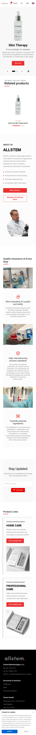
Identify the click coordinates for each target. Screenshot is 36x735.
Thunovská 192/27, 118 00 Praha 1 (14, 701)
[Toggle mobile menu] (21, 3)
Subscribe (19, 490)
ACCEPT (9, 731)
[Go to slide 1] (12, 71)
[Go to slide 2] (16, 71)
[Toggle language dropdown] (33, 3)
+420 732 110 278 (8, 707)
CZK (27, 3)
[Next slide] (22, 71)
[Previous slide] (8, 71)
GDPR (5, 687)
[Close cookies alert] (33, 712)
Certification (7, 684)
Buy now (18, 63)
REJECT (26, 731)
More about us (15, 190)
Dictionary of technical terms (15, 198)
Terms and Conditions (10, 691)
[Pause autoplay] (28, 71)
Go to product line (15, 541)
